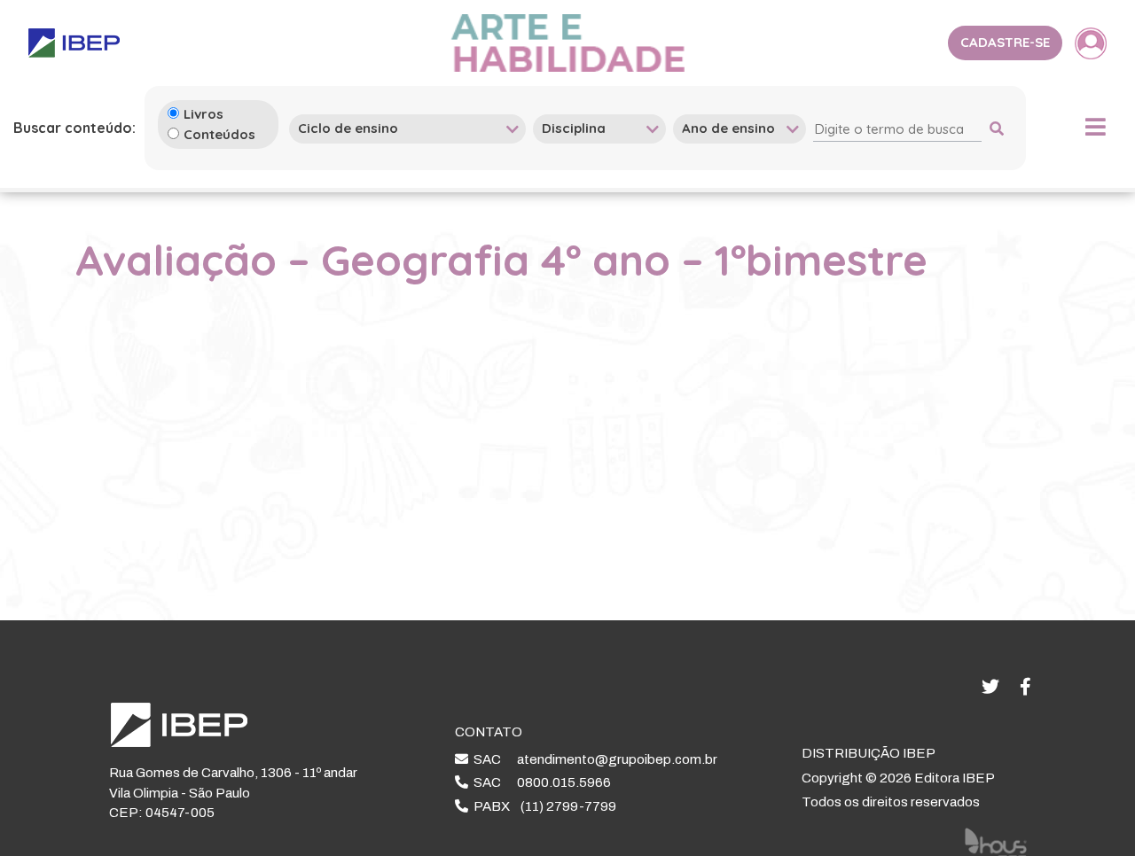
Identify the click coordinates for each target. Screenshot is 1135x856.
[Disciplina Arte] (599, 128)
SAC (592, 759)
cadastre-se (1005, 42)
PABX (542, 806)
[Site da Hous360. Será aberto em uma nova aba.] (996, 842)
